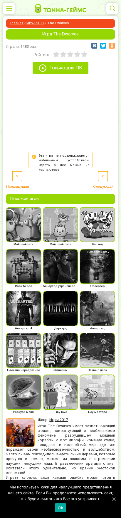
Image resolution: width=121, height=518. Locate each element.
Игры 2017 (35, 23)
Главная (16, 23)
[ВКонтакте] (94, 46)
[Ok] (114, 499)
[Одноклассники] (112, 46)
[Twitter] (103, 46)
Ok (60, 507)
